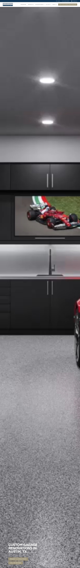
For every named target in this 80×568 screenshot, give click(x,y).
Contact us (74, 1)
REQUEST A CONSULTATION (18, 559)
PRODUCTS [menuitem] (30, 4)
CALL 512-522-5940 (15, 563)
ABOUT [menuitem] (54, 4)
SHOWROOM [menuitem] (23, 4)
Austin (58, 1)
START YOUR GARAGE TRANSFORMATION (67, 4)
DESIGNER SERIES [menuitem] (39, 4)
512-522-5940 (66, 1)
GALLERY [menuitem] (48, 4)
